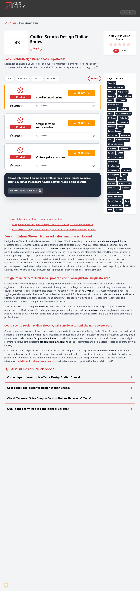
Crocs (110, 113)
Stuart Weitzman (115, 196)
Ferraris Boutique (115, 131)
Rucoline (122, 179)
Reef (124, 175)
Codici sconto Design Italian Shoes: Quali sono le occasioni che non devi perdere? (54, 229)
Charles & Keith (124, 96)
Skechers (125, 188)
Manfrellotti (113, 161)
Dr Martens (123, 122)
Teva (127, 201)
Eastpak (111, 126)
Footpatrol (125, 135)
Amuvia (111, 92)
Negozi (13, 23)
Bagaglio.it (122, 92)
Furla (110, 140)
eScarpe (119, 210)
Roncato (111, 179)
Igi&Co (111, 153)
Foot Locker (112, 135)
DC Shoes (112, 118)
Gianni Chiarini (122, 140)
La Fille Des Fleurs (115, 157)
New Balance (113, 170)
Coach (110, 100)
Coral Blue (123, 109)
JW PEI (120, 153)
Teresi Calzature (114, 201)
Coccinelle (121, 100)
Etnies (120, 126)
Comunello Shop (115, 105)
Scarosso (111, 183)
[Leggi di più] (91, 67)
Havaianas (112, 148)
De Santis (123, 118)
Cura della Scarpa (123, 113)
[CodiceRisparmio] (5, 23)
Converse (112, 109)
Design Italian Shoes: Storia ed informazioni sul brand (36, 219)
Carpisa (111, 96)
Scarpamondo (124, 183)
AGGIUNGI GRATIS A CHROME (23, 190)
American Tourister (116, 87)
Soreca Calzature (115, 192)
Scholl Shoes (113, 188)
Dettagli (17, 105)
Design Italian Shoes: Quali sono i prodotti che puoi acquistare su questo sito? (52, 224)
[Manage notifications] (6, 585)
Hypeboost (124, 148)
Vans (127, 205)
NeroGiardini (113, 166)
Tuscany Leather (114, 205)
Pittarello (126, 170)
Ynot (110, 210)
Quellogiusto (113, 175)
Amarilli (111, 83)
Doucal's (111, 122)
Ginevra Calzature (115, 144)
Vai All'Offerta (81, 93)
